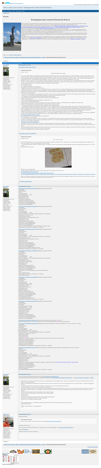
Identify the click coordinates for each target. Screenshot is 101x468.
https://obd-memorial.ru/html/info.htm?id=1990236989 (28, 250)
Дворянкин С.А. (6, 414)
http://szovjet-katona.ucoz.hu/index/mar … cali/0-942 (84, 377)
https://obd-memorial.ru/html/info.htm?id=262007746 (62, 377)
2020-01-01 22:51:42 (27, 186)
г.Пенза (43, 57)
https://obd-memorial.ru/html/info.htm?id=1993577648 (28, 229)
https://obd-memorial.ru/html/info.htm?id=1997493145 (28, 206)
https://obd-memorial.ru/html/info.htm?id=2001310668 (28, 188)
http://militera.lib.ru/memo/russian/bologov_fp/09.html (30, 114)
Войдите (10, 54)
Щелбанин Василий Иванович (26, 181)
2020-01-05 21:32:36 (27, 414)
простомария (6, 65)
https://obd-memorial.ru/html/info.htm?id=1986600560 (28, 277)
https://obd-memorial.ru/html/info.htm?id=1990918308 (28, 301)
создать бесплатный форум (92, 446)
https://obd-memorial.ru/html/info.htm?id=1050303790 (28, 320)
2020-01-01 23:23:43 (27, 374)
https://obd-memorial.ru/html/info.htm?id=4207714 (27, 347)
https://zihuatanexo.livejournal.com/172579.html (27, 67)
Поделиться (21, 186)
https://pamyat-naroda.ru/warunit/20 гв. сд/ (66, 427)
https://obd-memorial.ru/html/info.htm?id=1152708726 (28, 323)
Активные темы (6, 13)
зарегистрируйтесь (17, 54)
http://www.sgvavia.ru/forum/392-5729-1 (52, 376)
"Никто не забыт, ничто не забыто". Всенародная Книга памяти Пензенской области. (22, 57)
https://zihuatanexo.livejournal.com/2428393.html (27, 133)
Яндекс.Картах (25, 429)
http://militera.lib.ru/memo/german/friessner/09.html (30, 122)
